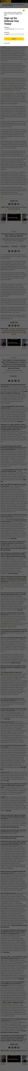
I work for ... (7, 32)
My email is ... (7, 27)
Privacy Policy (7, 43)
